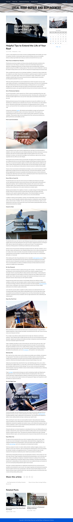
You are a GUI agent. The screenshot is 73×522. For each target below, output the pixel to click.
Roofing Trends (34, 1)
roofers (18, 110)
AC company (25, 349)
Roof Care (8, 1)
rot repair (11, 372)
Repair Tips (14, 1)
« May (57, 46)
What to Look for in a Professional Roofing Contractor (35, 507)
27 (53, 43)
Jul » (60, 46)
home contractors (42, 283)
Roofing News (14, 51)
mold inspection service (37, 258)
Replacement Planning (24, 1)
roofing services (42, 413)
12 (50, 39)
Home (19, 51)
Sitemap (52, 520)
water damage (12, 444)
